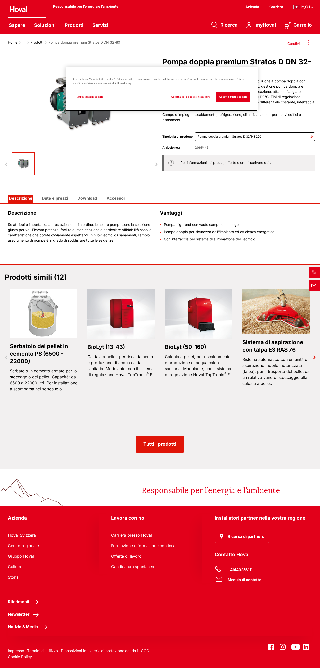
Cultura (14, 566)
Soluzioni (45, 25)
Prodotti (74, 25)
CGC (145, 650)
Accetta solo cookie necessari (190, 96)
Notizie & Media (23, 626)
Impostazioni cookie (90, 96)
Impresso (16, 650)
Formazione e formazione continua (143, 545)
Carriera (276, 7)
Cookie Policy (20, 656)
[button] (242, 536)
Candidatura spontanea (132, 566)
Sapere (17, 25)
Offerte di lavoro (126, 556)
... (24, 42)
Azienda (252, 7)
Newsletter (19, 614)
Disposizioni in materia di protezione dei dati (99, 650)
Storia (13, 577)
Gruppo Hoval (21, 556)
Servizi (100, 25)
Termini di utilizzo (42, 650)
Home (12, 42)
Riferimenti (18, 601)
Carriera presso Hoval (131, 535)
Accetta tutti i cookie (233, 96)
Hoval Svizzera (22, 535)
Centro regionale (23, 545)
